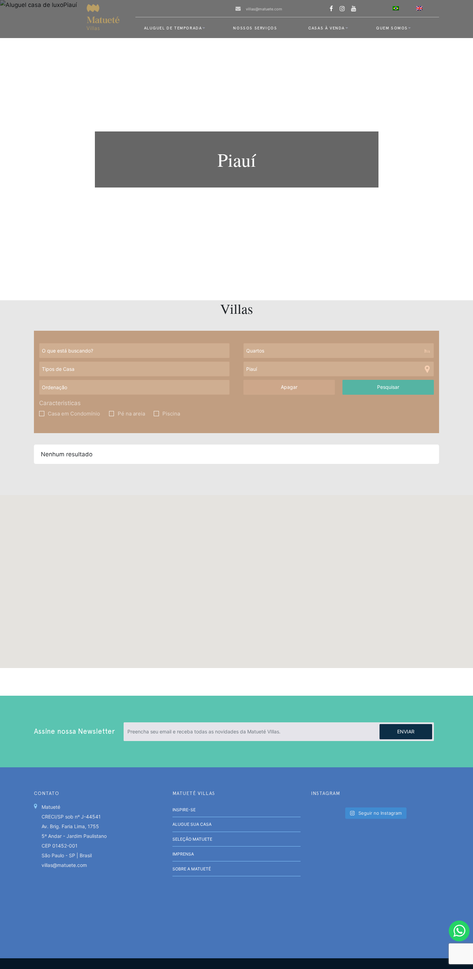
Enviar (405, 731)
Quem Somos (392, 28)
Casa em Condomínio (74, 414)
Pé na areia (131, 414)
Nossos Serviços (255, 28)
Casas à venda (326, 28)
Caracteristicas (60, 403)
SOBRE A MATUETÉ (191, 868)
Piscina (171, 414)
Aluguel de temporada (173, 28)
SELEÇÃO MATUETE (192, 839)
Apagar (289, 387)
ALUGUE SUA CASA (192, 824)
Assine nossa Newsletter (74, 731)
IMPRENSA (183, 854)
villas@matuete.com (264, 9)
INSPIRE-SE (184, 809)
